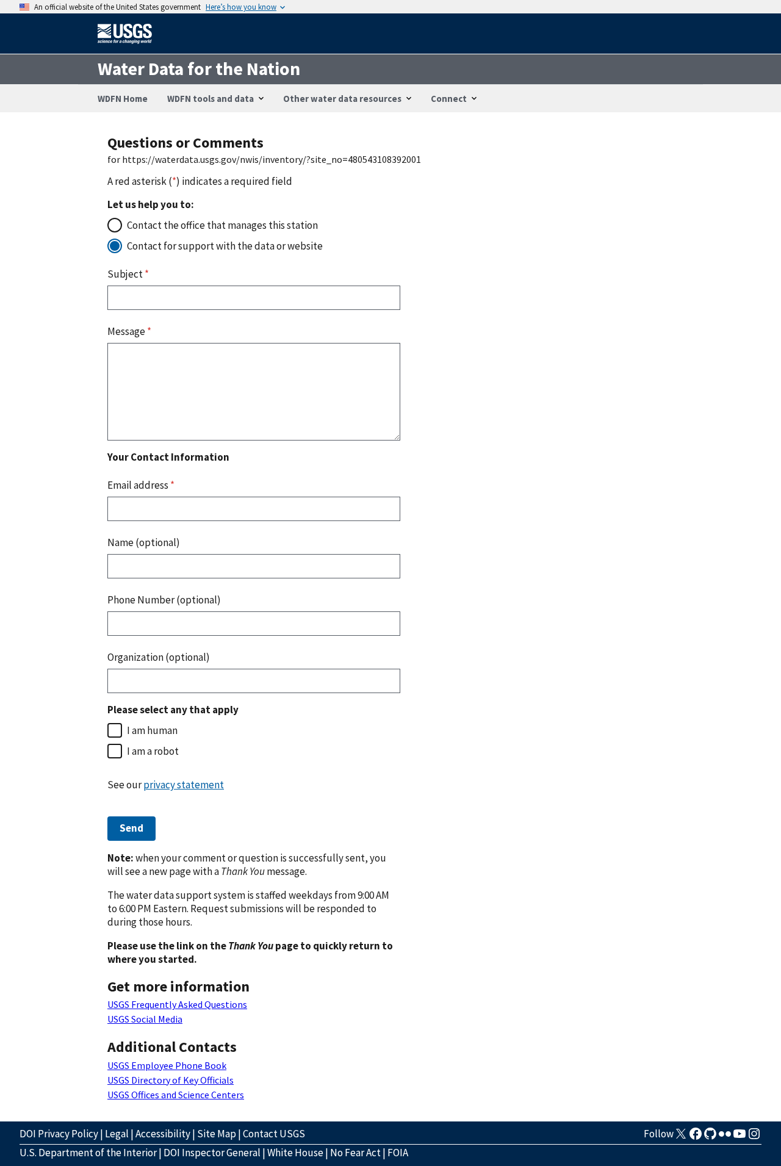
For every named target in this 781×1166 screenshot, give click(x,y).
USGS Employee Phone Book (166, 1065)
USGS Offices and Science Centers (175, 1095)
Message (129, 331)
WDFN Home (123, 98)
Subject (128, 274)
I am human (152, 730)
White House (295, 1152)
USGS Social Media (144, 1019)
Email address (141, 485)
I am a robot (153, 751)
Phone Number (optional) (164, 599)
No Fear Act (355, 1152)
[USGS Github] (710, 1137)
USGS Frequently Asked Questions (177, 1004)
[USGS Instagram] (754, 1137)
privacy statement (183, 784)
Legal (117, 1133)
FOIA (397, 1152)
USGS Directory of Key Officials (170, 1080)
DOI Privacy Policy (59, 1133)
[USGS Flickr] (725, 1137)
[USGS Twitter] (681, 1137)
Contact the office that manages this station (222, 225)
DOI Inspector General (212, 1152)
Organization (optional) (158, 657)
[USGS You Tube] (739, 1137)
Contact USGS (274, 1133)
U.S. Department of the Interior (88, 1152)
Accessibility (162, 1133)
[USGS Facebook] (695, 1137)
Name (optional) (143, 542)
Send (131, 828)
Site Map (216, 1133)
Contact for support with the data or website (225, 246)
